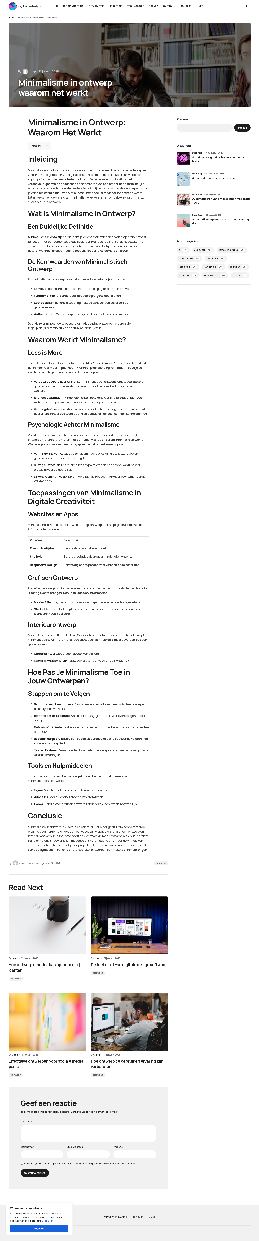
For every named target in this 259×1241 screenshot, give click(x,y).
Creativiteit (189, 258)
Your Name (27, 1146)
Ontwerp (161, 863)
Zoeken (182, 119)
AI (183, 250)
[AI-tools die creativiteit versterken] (183, 179)
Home (11, 17)
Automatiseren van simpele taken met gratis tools (221, 200)
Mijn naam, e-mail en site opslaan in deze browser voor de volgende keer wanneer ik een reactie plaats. (81, 1163)
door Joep (197, 152)
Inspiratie (187, 267)
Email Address (76, 1146)
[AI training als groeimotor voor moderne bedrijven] (183, 158)
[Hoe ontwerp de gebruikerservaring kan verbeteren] (129, 1022)
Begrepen (39, 1228)
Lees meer (47, 1220)
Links (152, 1217)
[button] (247, 6)
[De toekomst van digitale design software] (129, 925)
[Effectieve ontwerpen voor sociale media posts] (47, 1022)
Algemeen (202, 250)
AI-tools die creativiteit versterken (214, 178)
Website (118, 1146)
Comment (27, 1121)
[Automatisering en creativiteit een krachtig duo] (183, 220)
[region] (39, 1219)
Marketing (213, 267)
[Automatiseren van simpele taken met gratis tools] (183, 199)
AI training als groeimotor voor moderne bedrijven (218, 159)
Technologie (214, 275)
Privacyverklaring (116, 1217)
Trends (239, 275)
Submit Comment (34, 1172)
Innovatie (215, 258)
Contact (138, 1217)
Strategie (187, 275)
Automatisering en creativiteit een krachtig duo (220, 221)
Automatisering (231, 250)
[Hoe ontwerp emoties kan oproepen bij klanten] (47, 925)
